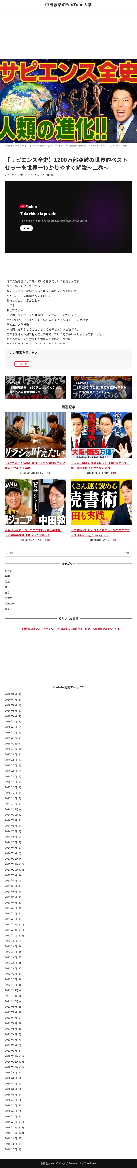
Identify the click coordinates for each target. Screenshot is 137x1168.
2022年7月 (11, 951)
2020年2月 (11, 1111)
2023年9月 (11, 875)
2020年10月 (12, 1067)
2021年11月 (12, 995)
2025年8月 (11, 760)
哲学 (7, 576)
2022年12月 (12, 924)
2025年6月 (11, 771)
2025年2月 (11, 792)
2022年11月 (12, 930)
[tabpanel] (70, 649)
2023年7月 (11, 886)
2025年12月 (12, 738)
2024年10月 (12, 814)
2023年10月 (12, 869)
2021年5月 (11, 1028)
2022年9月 (11, 940)
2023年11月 (12, 864)
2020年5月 (11, 1094)
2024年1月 (11, 853)
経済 (7, 608)
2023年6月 (11, 891)
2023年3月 (11, 908)
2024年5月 (11, 842)
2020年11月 (12, 1061)
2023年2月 (11, 913)
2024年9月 (11, 820)
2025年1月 (11, 798)
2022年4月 (11, 968)
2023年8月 (11, 880)
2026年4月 (11, 716)
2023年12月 (12, 858)
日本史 (8, 598)
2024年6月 (11, 836)
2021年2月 (11, 1045)
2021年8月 (11, 1012)
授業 (53, 174)
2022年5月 (11, 963)
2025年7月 (11, 765)
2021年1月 (11, 1050)
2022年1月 (11, 984)
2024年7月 (11, 831)
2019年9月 (11, 1138)
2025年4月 (11, 781)
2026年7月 (11, 699)
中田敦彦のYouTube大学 (68, 4)
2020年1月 (11, 1116)
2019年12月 (12, 1122)
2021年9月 (11, 1006)
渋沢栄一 (10, 603)
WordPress (90, 1163)
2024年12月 (12, 803)
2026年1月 (11, 732)
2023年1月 (11, 919)
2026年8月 (11, 694)
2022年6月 (11, 957)
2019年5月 (11, 1149)
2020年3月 (11, 1105)
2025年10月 (12, 748)
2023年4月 (11, 902)
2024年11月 (12, 809)
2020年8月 (11, 1078)
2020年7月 (11, 1083)
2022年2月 (11, 979)
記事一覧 (22, 364)
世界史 (8, 570)
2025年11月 (12, 743)
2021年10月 (12, 1001)
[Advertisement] (68, 34)
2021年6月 (11, 1023)
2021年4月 (11, 1034)
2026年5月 (11, 710)
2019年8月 (11, 1143)
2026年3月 (11, 721)
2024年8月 (11, 825)
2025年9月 (11, 754)
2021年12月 (12, 990)
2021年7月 (11, 1017)
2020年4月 (11, 1100)
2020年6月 (11, 1089)
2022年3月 (11, 973)
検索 (126, 552)
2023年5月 (11, 897)
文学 (7, 592)
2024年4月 (11, 847)
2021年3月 (11, 1039)
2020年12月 (12, 1056)
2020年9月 (11, 1072)
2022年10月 (12, 935)
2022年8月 (11, 946)
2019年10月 (12, 1132)
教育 (7, 587)
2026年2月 (11, 727)
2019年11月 (12, 1127)
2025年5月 (11, 776)
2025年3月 (11, 787)
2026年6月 (11, 705)
